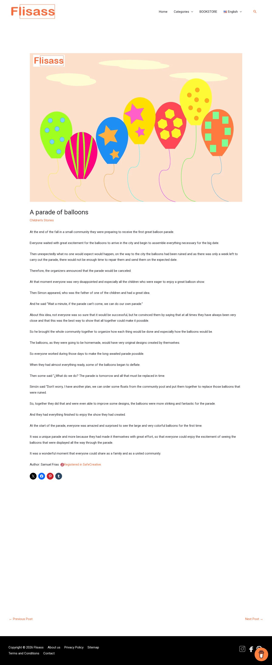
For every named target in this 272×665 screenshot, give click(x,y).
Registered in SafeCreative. (83, 464)
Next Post (254, 619)
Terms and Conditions (23, 653)
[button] (232, 11)
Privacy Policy (74, 647)
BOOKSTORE (208, 12)
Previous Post (21, 619)
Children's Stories (42, 220)
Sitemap (93, 647)
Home (163, 12)
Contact (49, 653)
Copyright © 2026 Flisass (26, 647)
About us (54, 647)
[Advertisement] (136, 539)
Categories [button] (181, 12)
